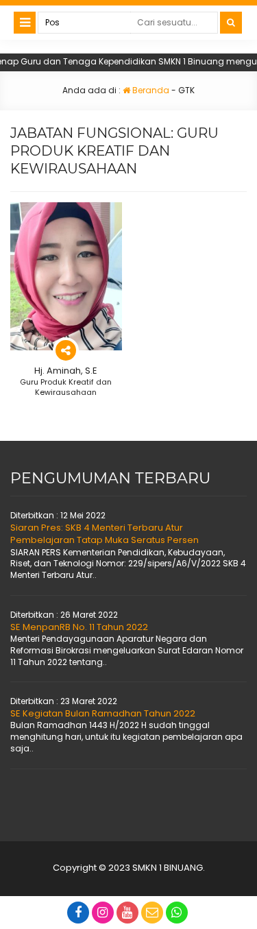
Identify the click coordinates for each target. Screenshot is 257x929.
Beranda (149, 90)
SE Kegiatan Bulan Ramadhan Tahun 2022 (102, 713)
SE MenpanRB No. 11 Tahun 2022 (79, 627)
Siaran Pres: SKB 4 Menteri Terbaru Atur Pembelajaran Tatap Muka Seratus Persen (104, 533)
